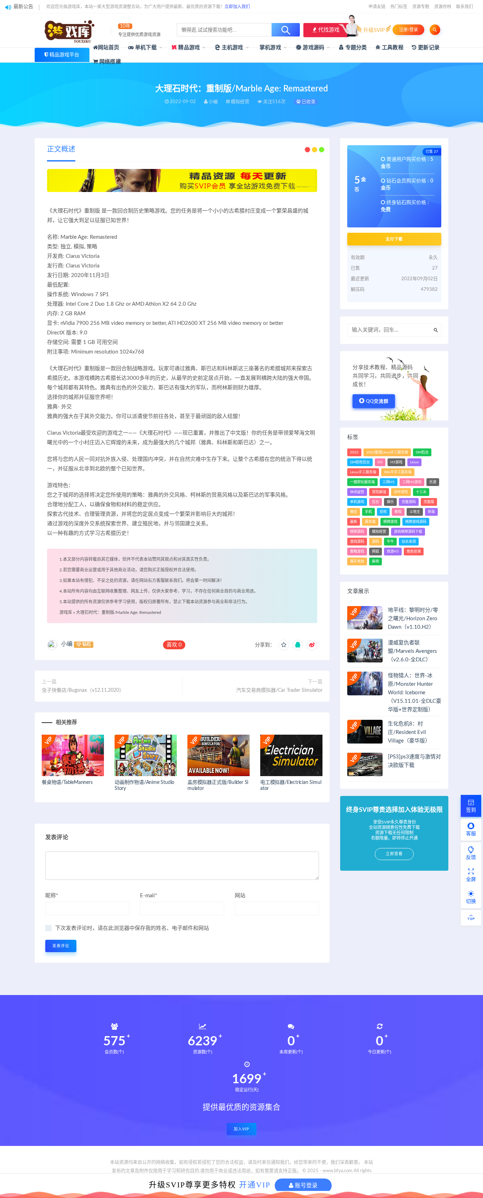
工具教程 (391, 47)
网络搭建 (109, 61)
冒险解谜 (379, 492)
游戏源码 (312, 47)
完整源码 (409, 502)
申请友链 (376, 7)
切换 (471, 901)
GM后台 (422, 452)
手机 (368, 512)
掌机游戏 (269, 47)
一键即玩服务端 (362, 482)
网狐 (375, 551)
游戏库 (65, 612)
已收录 (308, 102)
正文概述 (61, 149)
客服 (471, 833)
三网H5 (389, 482)
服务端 (370, 522)
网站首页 (109, 47)
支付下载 (394, 239)
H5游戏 (396, 462)
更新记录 (428, 47)
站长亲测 (409, 541)
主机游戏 (231, 47)
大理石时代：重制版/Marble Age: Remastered (118, 612)
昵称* (51, 895)
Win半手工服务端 (398, 472)
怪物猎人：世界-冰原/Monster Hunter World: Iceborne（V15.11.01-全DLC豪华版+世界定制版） (414, 692)
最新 (353, 522)
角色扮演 (414, 551)
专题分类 (355, 47)
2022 (354, 452)
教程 (398, 512)
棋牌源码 (357, 531)
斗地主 (414, 512)
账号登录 (305, 1185)
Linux (414, 462)
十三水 (421, 492)
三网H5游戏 (411, 482)
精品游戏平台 (64, 54)
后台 (375, 502)
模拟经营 (379, 531)
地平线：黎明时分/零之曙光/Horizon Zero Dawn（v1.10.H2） (413, 619)
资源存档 (442, 7)
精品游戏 (188, 47)
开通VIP (254, 1184)
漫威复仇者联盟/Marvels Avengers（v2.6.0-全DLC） (412, 651)
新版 (431, 512)
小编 (66, 644)
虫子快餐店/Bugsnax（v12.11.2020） (83, 690)
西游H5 (393, 551)
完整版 (429, 502)
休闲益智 (357, 492)
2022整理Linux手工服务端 (387, 452)
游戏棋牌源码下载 (408, 531)
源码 (375, 541)
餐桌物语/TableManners (67, 782)
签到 (471, 810)
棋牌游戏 (390, 522)
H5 (380, 462)
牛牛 (390, 541)
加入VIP (241, 1129)
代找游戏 (328, 30)
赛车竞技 (357, 561)
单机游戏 (357, 502)
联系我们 (464, 7)
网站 (240, 895)
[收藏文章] (283, 645)
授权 (383, 512)
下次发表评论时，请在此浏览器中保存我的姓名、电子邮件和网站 (132, 928)
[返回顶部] (471, 918)
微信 (353, 512)
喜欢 (174, 645)
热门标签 (398, 7)
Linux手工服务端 (363, 472)
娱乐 (390, 502)
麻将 (375, 561)
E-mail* (148, 895)
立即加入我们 (237, 7)
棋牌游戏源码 (415, 522)
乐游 (432, 482)
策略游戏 (357, 551)
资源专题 (420, 7)
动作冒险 (401, 492)
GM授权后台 (360, 462)
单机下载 (145, 47)
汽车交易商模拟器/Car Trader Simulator (279, 690)
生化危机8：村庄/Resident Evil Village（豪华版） (409, 732)
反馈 (471, 857)
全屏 (471, 879)
